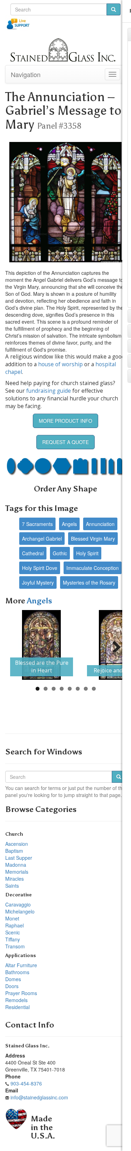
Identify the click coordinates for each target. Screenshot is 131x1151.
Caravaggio (18, 904)
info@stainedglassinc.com (39, 1097)
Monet (12, 918)
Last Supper (18, 857)
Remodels (16, 999)
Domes (13, 979)
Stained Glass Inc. (27, 1046)
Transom (15, 946)
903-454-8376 (26, 1083)
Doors (12, 986)
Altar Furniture (21, 965)
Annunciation (100, 523)
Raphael (14, 925)
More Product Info (65, 420)
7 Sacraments (37, 523)
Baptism (14, 850)
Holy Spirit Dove (39, 567)
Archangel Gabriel (42, 538)
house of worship (60, 364)
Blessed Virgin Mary (93, 538)
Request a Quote (65, 441)
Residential (17, 1006)
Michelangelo (20, 911)
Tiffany (12, 939)
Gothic (60, 553)
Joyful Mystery (38, 582)
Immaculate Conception (92, 567)
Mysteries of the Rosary (89, 582)
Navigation (26, 74)
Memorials (16, 871)
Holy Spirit (87, 553)
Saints (12, 885)
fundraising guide (48, 390)
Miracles (14, 878)
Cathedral (33, 553)
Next (114, 645)
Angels (69, 523)
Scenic (12, 932)
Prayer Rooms (21, 993)
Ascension (16, 843)
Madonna (15, 864)
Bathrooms (17, 972)
